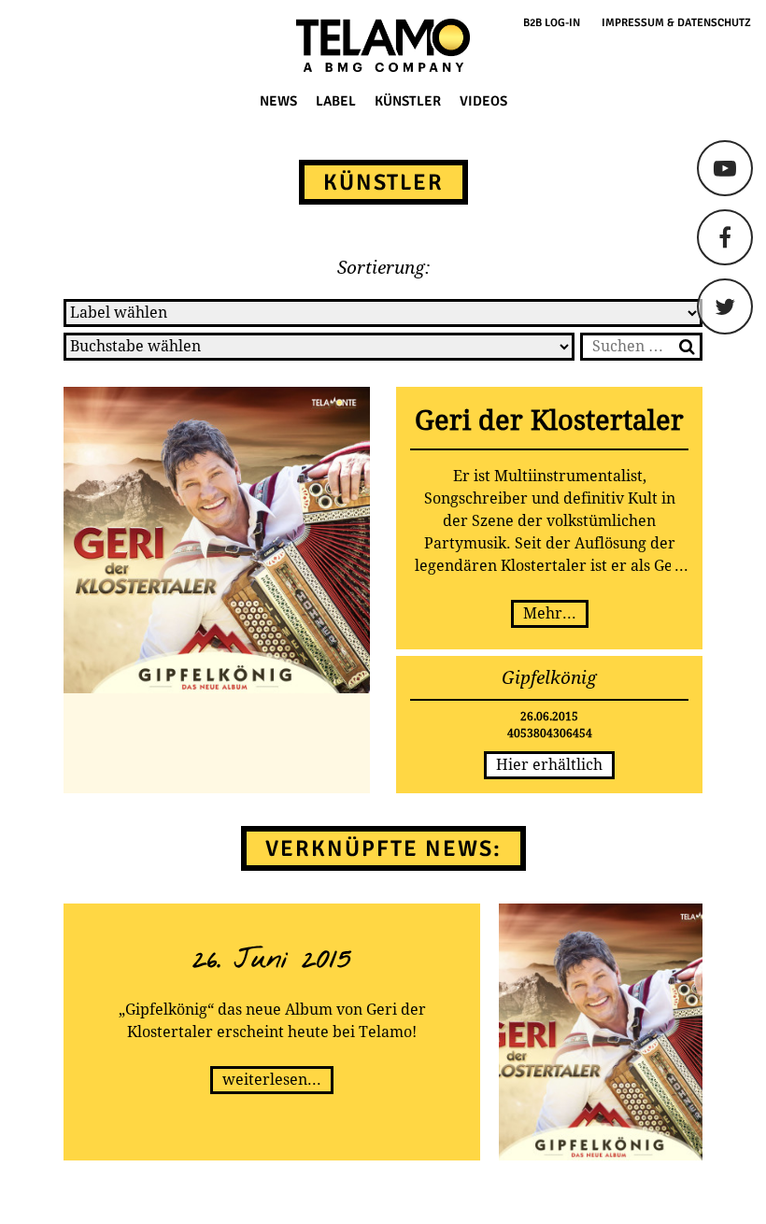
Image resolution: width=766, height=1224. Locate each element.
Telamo (86, 45)
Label (336, 101)
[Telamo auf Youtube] (725, 168)
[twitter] (725, 306)
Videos (483, 101)
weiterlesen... (271, 1080)
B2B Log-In (551, 23)
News (278, 101)
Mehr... (549, 613)
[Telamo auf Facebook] (725, 237)
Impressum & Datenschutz (676, 23)
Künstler (408, 101)
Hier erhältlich (549, 765)
